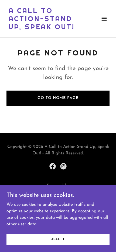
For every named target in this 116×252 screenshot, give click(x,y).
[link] (42, 28)
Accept (58, 239)
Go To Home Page (57, 98)
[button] (104, 18)
